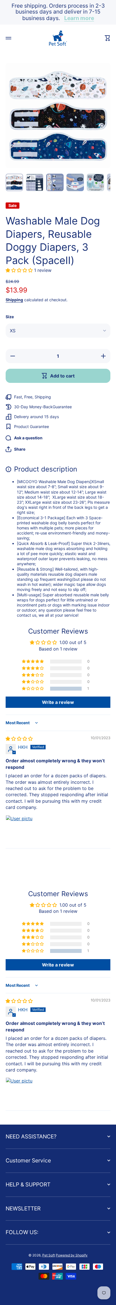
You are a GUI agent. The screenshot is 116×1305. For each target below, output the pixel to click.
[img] (19, 738)
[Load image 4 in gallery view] (75, 182)
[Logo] (58, 38)
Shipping (14, 299)
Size (10, 316)
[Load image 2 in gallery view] (34, 182)
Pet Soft (48, 1255)
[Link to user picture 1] (19, 828)
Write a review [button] (58, 702)
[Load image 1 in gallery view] (14, 182)
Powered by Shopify (72, 1255)
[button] (20, 270)
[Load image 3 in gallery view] (55, 182)
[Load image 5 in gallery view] (95, 182)
